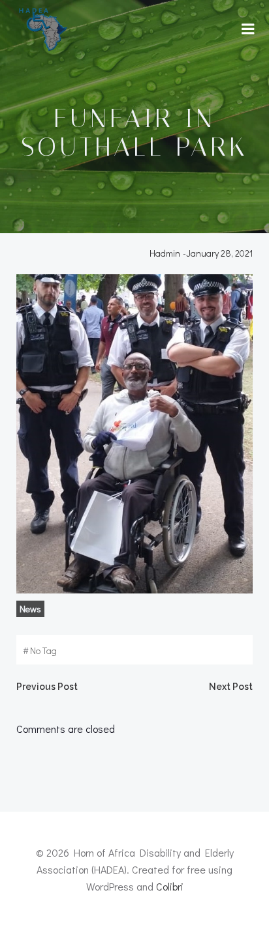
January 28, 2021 (219, 253)
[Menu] (248, 29)
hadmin (165, 253)
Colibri (169, 886)
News (30, 609)
